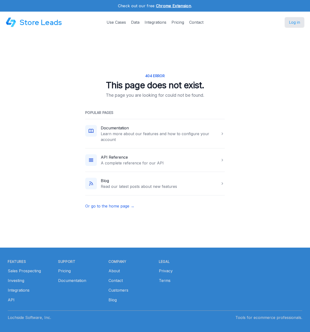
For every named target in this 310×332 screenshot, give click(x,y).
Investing (16, 280)
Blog (105, 180)
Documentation (115, 127)
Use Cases (116, 22)
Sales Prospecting (24, 270)
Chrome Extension (173, 5)
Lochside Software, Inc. (29, 317)
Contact (196, 22)
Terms (164, 280)
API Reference (114, 157)
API (11, 299)
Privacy (166, 270)
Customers (118, 290)
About (114, 270)
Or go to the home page (109, 206)
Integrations (155, 22)
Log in (294, 22)
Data (135, 22)
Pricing (177, 22)
